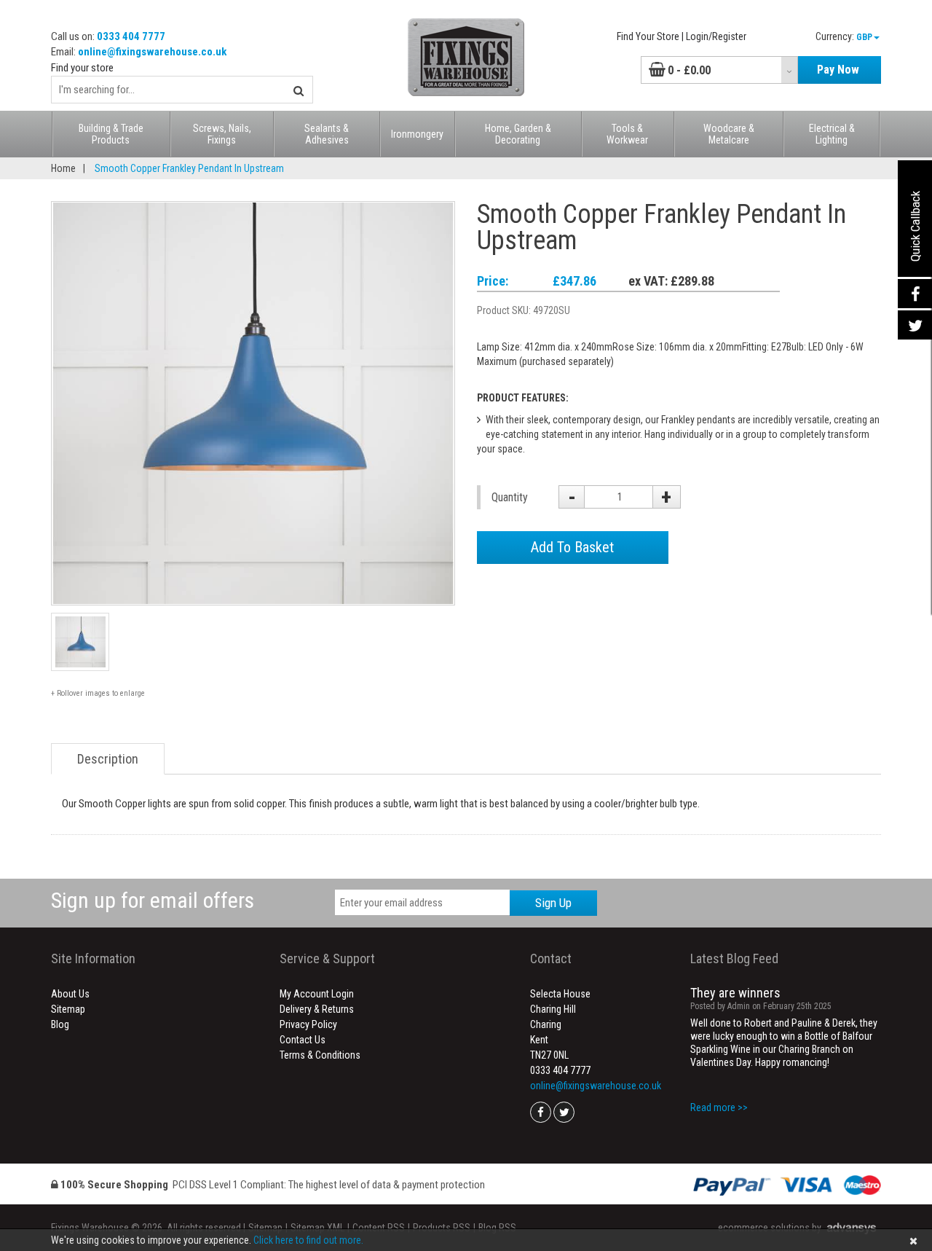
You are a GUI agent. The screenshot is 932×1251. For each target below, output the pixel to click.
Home (63, 168)
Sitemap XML (317, 1228)
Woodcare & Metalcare (728, 134)
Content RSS (378, 1228)
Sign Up (553, 902)
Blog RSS (497, 1228)
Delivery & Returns (317, 1009)
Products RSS (441, 1228)
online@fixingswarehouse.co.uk (152, 51)
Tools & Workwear (627, 134)
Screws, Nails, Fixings (222, 134)
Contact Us (302, 1040)
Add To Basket (572, 547)
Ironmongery (417, 134)
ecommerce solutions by (769, 1228)
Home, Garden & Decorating (518, 134)
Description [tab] (107, 758)
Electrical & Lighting (832, 134)
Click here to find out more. (308, 1240)
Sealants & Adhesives (326, 134)
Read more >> (719, 1107)
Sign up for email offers (152, 900)
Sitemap (68, 1009)
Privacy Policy (308, 1024)
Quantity (509, 497)
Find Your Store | (650, 36)
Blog (60, 1024)
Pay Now (838, 70)
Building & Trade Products (111, 134)
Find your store (82, 67)
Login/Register (716, 36)
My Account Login (317, 994)
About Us (70, 994)
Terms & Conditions (320, 1055)
